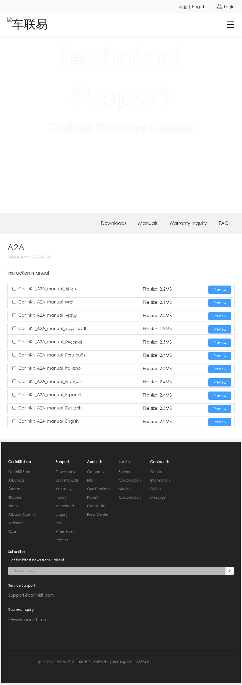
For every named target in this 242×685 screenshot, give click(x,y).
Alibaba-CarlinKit (22, 515)
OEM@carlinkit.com (28, 620)
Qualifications (98, 489)
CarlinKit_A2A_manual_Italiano (49, 368)
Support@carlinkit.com (31, 595)
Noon (13, 506)
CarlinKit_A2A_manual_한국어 (48, 289)
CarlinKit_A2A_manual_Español (49, 395)
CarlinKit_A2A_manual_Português (51, 355)
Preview (219, 290)
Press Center (98, 515)
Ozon (12, 532)
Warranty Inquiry (188, 223)
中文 (183, 7)
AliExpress (16, 480)
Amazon (15, 489)
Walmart (15, 523)
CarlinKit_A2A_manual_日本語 (48, 316)
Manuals (148, 223)
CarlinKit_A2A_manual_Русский (50, 342)
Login (229, 7)
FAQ (224, 223)
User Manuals (67, 480)
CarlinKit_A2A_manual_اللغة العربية (52, 329)
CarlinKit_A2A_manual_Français (50, 382)
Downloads (113, 223)
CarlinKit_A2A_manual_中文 (45, 302)
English (199, 7)
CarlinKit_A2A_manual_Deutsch (50, 408)
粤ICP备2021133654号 (131, 662)
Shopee (15, 498)
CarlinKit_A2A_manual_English (48, 421)
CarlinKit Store (20, 472)
